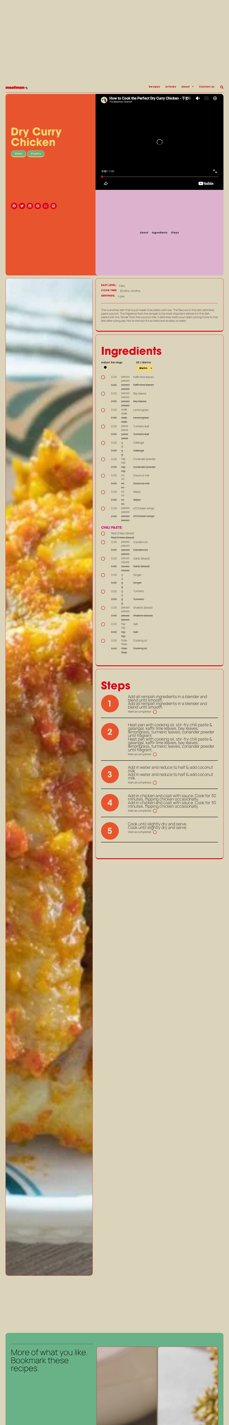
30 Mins (124, 291)
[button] (15, 206)
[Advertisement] (49, 1304)
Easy (122, 286)
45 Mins (135, 291)
